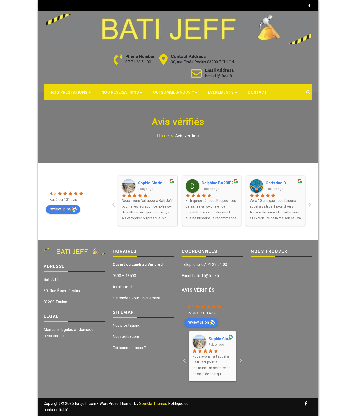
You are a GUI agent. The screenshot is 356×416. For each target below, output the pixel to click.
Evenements (221, 92)
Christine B (276, 183)
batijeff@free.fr (218, 76)
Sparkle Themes (153, 403)
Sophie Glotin (150, 183)
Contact (257, 92)
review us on (60, 209)
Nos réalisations (120, 92)
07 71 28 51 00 (138, 62)
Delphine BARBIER (218, 183)
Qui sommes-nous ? (173, 92)
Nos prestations (69, 92)
